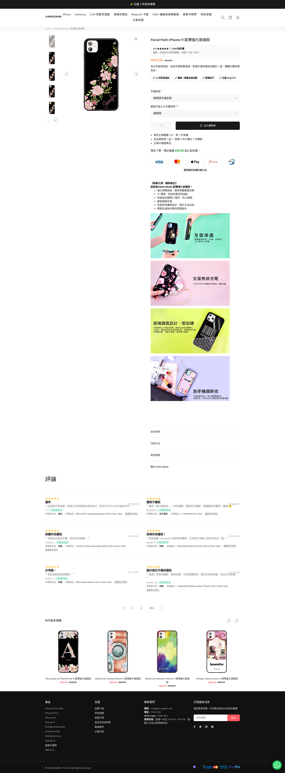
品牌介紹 (99, 709)
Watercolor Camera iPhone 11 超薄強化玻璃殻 (118, 679)
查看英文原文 (131, 513)
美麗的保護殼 (53, 534)
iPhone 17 (50, 722)
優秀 (48, 502)
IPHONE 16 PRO (52, 732)
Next (136, 74)
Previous (66, 74)
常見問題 (99, 713)
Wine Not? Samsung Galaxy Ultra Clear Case (99, 513)
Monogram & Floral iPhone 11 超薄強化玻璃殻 (68, 679)
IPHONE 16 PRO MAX (55, 727)
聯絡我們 (99, 727)
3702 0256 (156, 712)
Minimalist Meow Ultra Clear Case (93, 582)
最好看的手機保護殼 (159, 570)
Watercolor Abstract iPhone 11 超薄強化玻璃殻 (167, 680)
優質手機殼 (153, 502)
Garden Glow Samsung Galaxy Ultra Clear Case (101, 545)
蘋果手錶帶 (51, 745)
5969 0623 (163, 716)
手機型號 (156, 91)
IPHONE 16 (50, 741)
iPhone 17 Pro (52, 713)
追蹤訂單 (99, 718)
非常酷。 (50, 570)
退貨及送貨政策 (103, 722)
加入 (233, 718)
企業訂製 (99, 732)
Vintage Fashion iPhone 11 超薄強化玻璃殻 (217, 679)
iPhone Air (50, 718)
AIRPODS (49, 750)
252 (151, 608)
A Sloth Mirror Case (192, 513)
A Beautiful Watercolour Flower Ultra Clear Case (202, 586)
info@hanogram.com (161, 709)
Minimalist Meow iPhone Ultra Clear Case (199, 545)
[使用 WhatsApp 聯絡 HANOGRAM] (277, 765)
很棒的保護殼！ (156, 534)
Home (47, 28)
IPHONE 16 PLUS (53, 736)
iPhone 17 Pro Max (54, 709)
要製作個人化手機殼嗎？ (165, 107)
